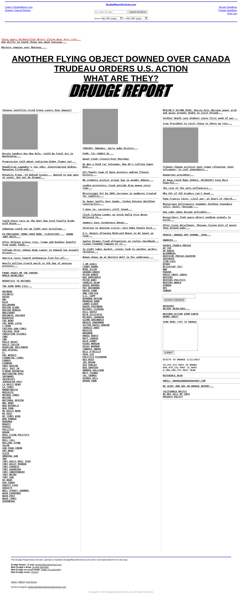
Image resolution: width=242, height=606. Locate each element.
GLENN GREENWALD (93, 319)
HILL (5, 368)
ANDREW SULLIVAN (93, 370)
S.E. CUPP (89, 296)
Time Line (232, 13)
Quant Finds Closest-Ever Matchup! (106, 159)
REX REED (88, 359)
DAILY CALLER (10, 344)
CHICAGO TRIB (10, 331)
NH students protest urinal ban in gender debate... (118, 180)
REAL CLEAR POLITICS (15, 434)
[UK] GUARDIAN (11, 469)
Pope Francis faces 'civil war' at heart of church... (200, 198)
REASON (6, 437)
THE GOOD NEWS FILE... (17, 286)
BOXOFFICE (8, 280)
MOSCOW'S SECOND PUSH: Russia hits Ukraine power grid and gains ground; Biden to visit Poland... (200, 111)
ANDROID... (170, 240)
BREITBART (8, 312)
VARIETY (7, 488)
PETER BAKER (90, 274)
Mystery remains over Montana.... (24, 47)
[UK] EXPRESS (10, 466)
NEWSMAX (7, 421)
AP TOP (167, 248)
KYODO (166, 264)
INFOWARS (8, 376)
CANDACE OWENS (92, 349)
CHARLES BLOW (91, 282)
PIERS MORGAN (91, 343)
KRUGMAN (87, 333)
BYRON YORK (90, 380)
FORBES (6, 360)
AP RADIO (168, 250)
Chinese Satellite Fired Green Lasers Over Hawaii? (37, 110)
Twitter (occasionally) (51, 569)
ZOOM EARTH (191, 314)
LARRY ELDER (90, 303)
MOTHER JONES (10, 395)
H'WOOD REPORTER (13, 371)
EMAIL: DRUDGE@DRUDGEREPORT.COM (184, 380)
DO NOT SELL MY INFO (176, 394)
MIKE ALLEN (90, 269)
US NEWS (7, 480)
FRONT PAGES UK (12, 272)
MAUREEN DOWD (91, 301)
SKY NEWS (8, 450)
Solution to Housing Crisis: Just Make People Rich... (119, 228)
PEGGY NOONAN (91, 346)
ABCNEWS (7, 291)
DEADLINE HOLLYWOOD (15, 347)
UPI (165, 288)
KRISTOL (87, 330)
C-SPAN (6, 326)
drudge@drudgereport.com (48, 565)
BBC (4, 299)
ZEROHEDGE (8, 501)
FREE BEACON (10, 365)
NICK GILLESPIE (92, 314)
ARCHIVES (168, 306)
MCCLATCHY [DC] (173, 266)
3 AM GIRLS (90, 264)
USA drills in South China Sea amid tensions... (34, 42)
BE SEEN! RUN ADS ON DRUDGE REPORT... (188, 386)
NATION (6, 397)
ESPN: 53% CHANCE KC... (98, 153)
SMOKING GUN (10, 456)
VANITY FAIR (10, 485)
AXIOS (5, 296)
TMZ (4, 458)
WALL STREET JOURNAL (15, 490)
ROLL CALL (8, 440)
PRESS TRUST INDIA (175, 274)
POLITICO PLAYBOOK (95, 357)
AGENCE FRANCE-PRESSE (177, 245)
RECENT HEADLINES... (176, 308)
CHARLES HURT (91, 327)
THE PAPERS (31, 272)
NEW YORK (8, 408)
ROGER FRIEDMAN (92, 306)
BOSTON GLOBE (10, 307)
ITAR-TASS (169, 261)
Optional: (97, 18)
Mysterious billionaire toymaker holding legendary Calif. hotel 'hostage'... (197, 205)
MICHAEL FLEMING (93, 309)
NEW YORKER (9, 419)
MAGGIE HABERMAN (93, 322)
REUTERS (168, 277)
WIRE (18, 416)
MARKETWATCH (10, 389)
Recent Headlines (228, 7)
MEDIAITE (8, 392)
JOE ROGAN (89, 362)
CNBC (5, 336)
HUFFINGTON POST (13, 373)
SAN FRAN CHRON (12, 448)
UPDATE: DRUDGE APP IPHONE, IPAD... (187, 234)
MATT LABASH (90, 338)
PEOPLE (6, 426)
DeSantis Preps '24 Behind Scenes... (27, 174)
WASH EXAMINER (11, 493)
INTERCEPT (8, 379)
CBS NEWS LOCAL (12, 323)
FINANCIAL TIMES (13, 357)
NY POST (7, 413)
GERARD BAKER (91, 272)
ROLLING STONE (11, 442)
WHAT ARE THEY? (121, 78)
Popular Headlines (227, 10)
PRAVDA (167, 272)
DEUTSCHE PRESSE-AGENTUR (179, 256)
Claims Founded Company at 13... (104, 243)
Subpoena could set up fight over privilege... (34, 228)
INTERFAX (168, 258)
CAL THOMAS (90, 375)
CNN (4, 339)
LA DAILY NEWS (11, 384)
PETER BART (90, 280)
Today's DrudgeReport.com (19, 7)
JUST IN (14, 368)
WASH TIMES (9, 498)
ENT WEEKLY (9, 355)
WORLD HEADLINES (13, 275)
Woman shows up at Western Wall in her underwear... (118, 257)
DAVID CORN (90, 290)
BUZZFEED (8, 318)
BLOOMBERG (169, 253)
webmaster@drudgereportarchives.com (47, 587)
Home (14, 582)
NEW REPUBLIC (10, 405)
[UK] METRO (9, 474)
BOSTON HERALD (11, 310)
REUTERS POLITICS (174, 280)
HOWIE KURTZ (90, 335)
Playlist (34, 572)
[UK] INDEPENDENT (13, 472)
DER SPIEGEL (10, 349)
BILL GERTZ (90, 311)
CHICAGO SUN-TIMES (14, 328)
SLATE (5, 453)
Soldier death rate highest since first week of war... (200, 118)
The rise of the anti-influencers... (187, 188)
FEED (28, 461)
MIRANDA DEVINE (92, 298)
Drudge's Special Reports (18, 10)
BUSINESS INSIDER (13, 315)
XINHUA (167, 285)
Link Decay (31, 582)
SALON (5, 445)
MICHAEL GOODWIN (93, 317)
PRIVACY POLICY (173, 396)
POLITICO (8, 429)
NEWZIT (6, 424)
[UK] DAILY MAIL (13, 461)
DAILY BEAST (10, 342)
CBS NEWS (8, 320)
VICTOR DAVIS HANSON (96, 325)
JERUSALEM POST (12, 381)
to (124, 18)
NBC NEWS (8, 403)
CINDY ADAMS (90, 266)
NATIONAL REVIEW (13, 400)
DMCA (21, 582)
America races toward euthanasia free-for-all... (35, 258)
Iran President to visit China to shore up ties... (197, 123)
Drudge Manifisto (40, 567)
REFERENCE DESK (173, 375)
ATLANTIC (8, 294)
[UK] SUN (8, 477)
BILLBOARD (8, 304)
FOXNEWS (7, 363)
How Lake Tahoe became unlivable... (187, 212)
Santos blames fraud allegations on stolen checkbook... (121, 241)
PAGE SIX (88, 354)
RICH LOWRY (90, 341)
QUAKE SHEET (170, 316)
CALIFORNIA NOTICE (175, 391)
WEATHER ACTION (173, 314)
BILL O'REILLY (92, 351)
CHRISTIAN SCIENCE (14, 334)
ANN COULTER (90, 293)
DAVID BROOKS (91, 285)
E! (3, 352)
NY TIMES (8, 416)
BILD (5, 302)
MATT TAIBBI (90, 372)
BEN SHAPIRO (90, 367)
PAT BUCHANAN (91, 288)
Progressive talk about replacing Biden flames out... (39, 161)
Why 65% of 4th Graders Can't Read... (188, 193)
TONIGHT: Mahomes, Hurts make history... (110, 148)
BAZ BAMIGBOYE (92, 277)
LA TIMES (8, 387)
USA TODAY (8, 482)
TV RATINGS (23, 280)
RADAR (5, 432)
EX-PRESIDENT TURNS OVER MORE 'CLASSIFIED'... (33, 234)
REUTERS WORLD (172, 282)
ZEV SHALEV (90, 365)
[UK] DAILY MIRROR (14, 464)
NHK (165, 269)
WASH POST (8, 495)
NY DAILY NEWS (11, 411)
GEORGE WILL (90, 378)
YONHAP (167, 290)
